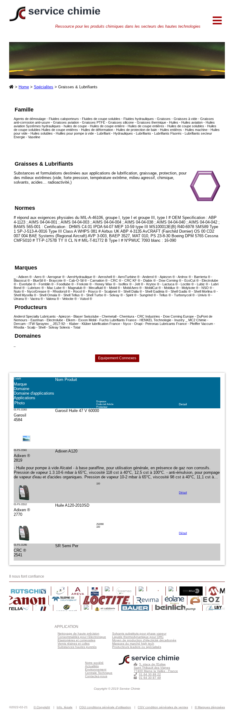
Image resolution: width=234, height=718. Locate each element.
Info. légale (65, 707)
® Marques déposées (210, 707)
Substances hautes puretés (77, 647)
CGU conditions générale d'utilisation (105, 707)
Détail (183, 492)
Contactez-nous (96, 676)
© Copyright (42, 707)
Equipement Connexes (117, 358)
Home (24, 87)
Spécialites (43, 87)
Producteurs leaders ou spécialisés (136, 647)
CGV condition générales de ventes (163, 707)
